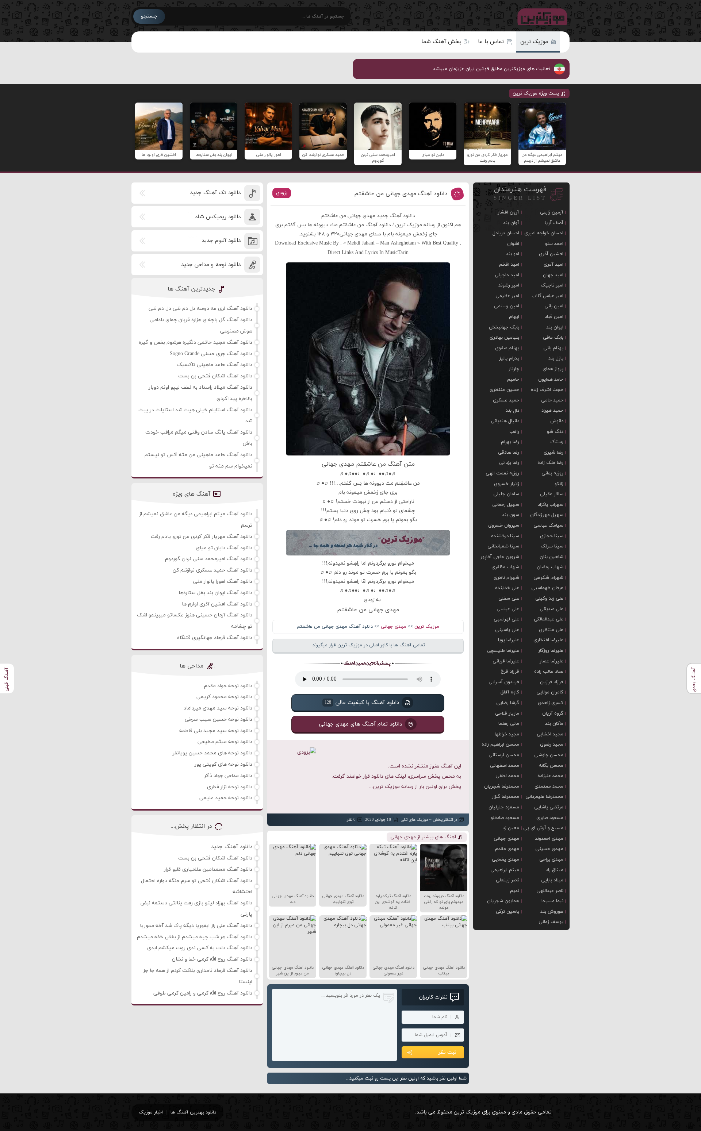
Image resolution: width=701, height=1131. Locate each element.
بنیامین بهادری (504, 337)
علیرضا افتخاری (548, 640)
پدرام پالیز (509, 358)
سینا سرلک (552, 546)
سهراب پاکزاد (550, 504)
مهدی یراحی (551, 859)
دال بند (512, 410)
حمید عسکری (506, 400)
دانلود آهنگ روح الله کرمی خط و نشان (212, 959)
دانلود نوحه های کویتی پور (223, 764)
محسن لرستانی (504, 755)
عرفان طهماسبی (547, 588)
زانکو (559, 484)
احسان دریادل (506, 233)
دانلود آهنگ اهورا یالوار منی (222, 581)
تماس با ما (491, 42)
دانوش (556, 421)
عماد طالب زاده (548, 671)
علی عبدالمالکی (548, 619)
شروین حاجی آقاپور (499, 557)
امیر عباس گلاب (547, 296)
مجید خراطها (507, 734)
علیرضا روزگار (550, 650)
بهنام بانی (553, 348)
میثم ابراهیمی (504, 870)
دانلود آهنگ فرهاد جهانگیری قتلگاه (214, 637)
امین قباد (554, 316)
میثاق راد (554, 870)
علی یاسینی (507, 630)
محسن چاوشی (548, 755)
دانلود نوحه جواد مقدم (228, 685)
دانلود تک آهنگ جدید (215, 193)
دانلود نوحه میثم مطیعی (225, 741)
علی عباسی (508, 609)
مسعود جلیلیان (504, 807)
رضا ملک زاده (550, 462)
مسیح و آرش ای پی (543, 828)
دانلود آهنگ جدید (231, 847)
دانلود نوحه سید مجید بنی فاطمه (215, 730)
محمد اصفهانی (504, 765)
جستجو (149, 16)
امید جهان (553, 275)
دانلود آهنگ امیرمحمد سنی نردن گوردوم (208, 558)
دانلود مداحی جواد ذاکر (228, 775)
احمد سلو (554, 244)
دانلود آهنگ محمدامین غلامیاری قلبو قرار (208, 869)
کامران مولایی (549, 692)
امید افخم (509, 264)
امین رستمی (506, 306)
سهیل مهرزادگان (546, 515)
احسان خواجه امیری (543, 233)
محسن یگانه (551, 765)
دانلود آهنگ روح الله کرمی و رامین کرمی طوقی (202, 993)
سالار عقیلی (551, 494)
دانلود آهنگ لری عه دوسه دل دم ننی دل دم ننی (200, 308)
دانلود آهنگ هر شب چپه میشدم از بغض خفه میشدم (194, 937)
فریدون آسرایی (504, 682)
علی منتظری (551, 630)
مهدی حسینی (549, 849)
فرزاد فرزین (551, 682)
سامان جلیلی (506, 494)
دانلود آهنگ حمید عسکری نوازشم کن (212, 570)
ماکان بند (554, 723)
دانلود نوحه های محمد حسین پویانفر (212, 753)
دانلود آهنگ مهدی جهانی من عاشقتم (401, 194)
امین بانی (553, 306)
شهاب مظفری (505, 567)
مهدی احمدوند (549, 838)
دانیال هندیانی (505, 421)
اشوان (513, 244)
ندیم (514, 891)
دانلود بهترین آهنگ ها (193, 1112)
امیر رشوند (508, 285)
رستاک (556, 442)
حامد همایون (550, 379)
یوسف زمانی (551, 922)
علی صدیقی (551, 609)
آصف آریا (554, 223)
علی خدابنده (507, 588)
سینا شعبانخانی (503, 546)
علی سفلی (508, 598)
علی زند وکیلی (549, 598)
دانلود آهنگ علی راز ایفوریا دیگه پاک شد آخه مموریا (196, 925)
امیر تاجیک (552, 285)
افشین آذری (551, 254)
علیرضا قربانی (506, 661)
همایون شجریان (503, 901)
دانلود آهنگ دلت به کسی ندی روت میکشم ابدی (199, 948)
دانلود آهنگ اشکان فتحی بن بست (215, 376)
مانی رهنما (508, 723)
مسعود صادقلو (505, 818)
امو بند (512, 254)
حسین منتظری (504, 389)
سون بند (510, 515)
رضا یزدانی (509, 462)
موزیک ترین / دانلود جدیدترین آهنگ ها (541, 16)
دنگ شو (555, 431)
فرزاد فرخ (510, 671)
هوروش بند (551, 911)
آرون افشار (508, 212)
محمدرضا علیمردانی (544, 796)
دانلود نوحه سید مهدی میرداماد (218, 708)
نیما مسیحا (552, 901)
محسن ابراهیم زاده (500, 744)
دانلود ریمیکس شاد (218, 217)
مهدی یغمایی (505, 859)
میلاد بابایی (552, 880)
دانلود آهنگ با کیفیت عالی (362, 703)
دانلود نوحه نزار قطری (229, 787)
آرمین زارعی (551, 212)
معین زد (511, 828)
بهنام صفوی (507, 348)
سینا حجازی (551, 536)
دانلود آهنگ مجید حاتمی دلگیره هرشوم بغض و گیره (195, 342)
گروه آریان (552, 713)
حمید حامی (552, 400)
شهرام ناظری (506, 577)
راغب (514, 431)
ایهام (514, 316)
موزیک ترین (534, 42)
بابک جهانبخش (504, 327)
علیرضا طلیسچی (503, 650)
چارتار (514, 369)
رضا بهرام (510, 442)
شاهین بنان (551, 557)
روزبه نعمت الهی (502, 473)
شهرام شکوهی (548, 577)
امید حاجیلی (507, 275)
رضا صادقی (508, 452)
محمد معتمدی (549, 786)
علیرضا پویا (508, 640)
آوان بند (511, 223)
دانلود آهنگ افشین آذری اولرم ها (217, 604)
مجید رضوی (551, 744)
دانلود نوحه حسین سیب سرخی (218, 719)
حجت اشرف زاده (547, 389)
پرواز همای (553, 369)
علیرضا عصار (551, 661)
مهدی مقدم (507, 849)
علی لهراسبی (506, 619)
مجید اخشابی (550, 734)
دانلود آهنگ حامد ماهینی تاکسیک (214, 364)
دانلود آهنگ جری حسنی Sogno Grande (211, 353)
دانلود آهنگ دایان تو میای (224, 548)
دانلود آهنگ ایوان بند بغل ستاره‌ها (215, 592)
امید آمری (553, 264)
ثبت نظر (447, 1052)
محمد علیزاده (550, 776)
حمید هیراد (552, 410)
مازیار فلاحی (507, 713)
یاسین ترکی (507, 911)
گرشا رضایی (507, 703)
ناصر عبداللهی (549, 891)
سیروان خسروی (503, 525)
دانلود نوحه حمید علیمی (225, 798)
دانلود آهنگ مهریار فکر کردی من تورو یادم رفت (201, 536)
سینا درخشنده (505, 536)
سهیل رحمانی (505, 504)
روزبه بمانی (552, 473)
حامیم (513, 379)
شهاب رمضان (550, 567)
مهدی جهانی (393, 626)
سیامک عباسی (548, 525)
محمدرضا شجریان (501, 786)
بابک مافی (553, 337)
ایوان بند (554, 327)
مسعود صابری (549, 818)
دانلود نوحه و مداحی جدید (211, 265)
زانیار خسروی (506, 484)
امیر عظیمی (507, 296)
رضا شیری (553, 452)
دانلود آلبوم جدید (221, 241)
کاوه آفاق (510, 692)
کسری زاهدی (550, 703)
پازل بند (555, 358)
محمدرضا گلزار (505, 796)
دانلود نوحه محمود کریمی (224, 696)
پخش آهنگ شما (441, 42)
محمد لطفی (507, 776)
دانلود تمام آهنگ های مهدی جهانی (360, 724)
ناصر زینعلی (507, 880)
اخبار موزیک (151, 1112)
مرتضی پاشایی (548, 807)
